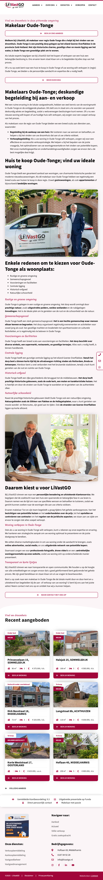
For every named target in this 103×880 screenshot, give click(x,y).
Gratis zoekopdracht (61, 835)
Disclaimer (29, 875)
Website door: (89, 876)
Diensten (65, 5)
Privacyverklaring (46, 875)
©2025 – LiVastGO (12, 875)
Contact (92, 5)
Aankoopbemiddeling (15, 855)
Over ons (50, 5)
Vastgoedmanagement (16, 864)
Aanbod (36, 5)
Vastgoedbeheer (12, 859)
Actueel (55, 826)
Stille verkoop (58, 831)
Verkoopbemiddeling (15, 850)
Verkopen (80, 5)
